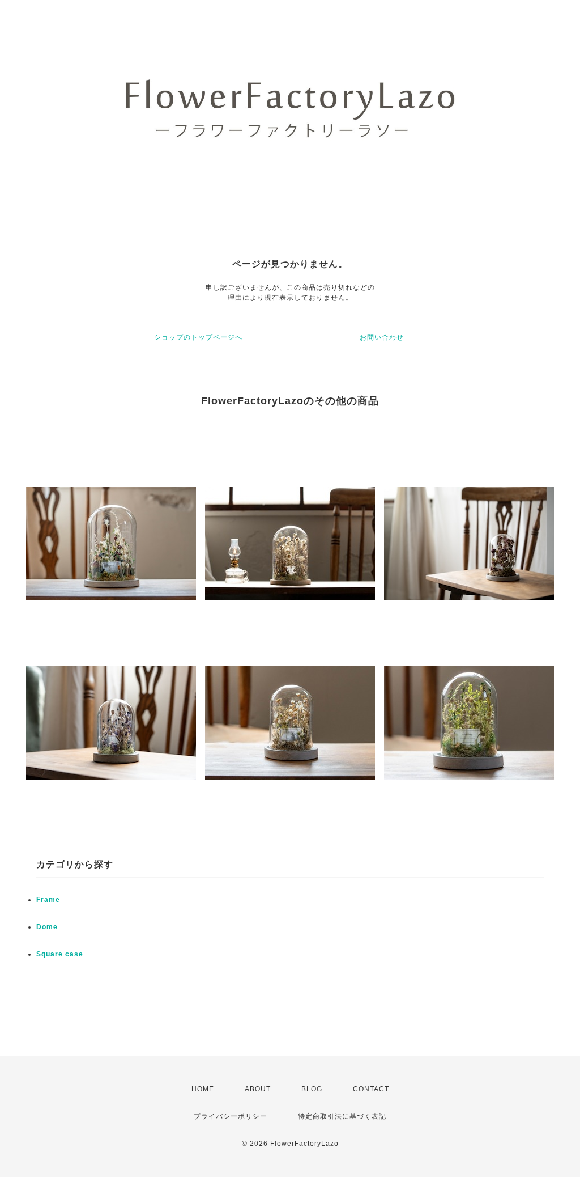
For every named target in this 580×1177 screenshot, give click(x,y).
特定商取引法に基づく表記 (342, 1116)
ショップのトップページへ (198, 337)
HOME (202, 1089)
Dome (47, 927)
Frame (48, 900)
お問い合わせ (382, 337)
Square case (59, 954)
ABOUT (258, 1089)
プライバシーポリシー (230, 1116)
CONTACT (371, 1089)
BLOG (311, 1089)
